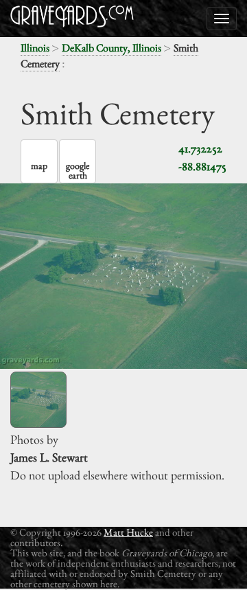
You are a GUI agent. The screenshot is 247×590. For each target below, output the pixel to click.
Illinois (35, 48)
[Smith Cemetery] (38, 400)
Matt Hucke (128, 531)
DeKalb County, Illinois (111, 48)
